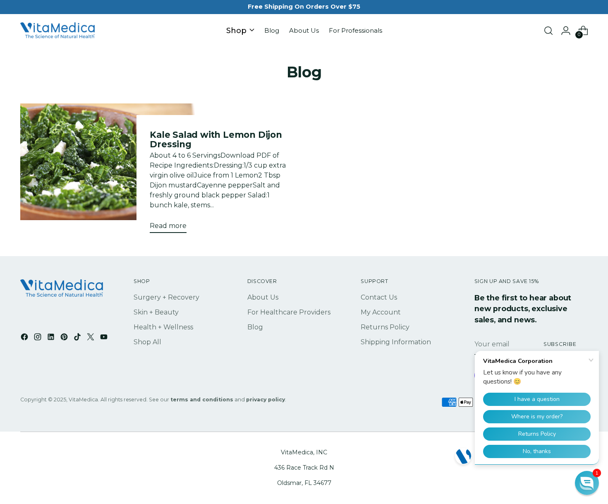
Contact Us (379, 297)
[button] (587, 483)
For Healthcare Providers (288, 312)
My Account (381, 312)
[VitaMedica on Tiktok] (78, 338)
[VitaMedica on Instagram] (38, 338)
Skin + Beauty (156, 312)
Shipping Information (396, 342)
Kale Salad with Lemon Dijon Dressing (216, 139)
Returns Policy (385, 327)
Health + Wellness (163, 327)
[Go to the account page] (566, 30)
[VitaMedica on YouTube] (105, 338)
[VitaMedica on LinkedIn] (52, 338)
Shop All (147, 342)
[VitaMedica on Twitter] (91, 338)
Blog (255, 327)
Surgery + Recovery (166, 297)
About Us (262, 297)
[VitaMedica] (57, 30)
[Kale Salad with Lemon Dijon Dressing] (107, 171)
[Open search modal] (548, 30)
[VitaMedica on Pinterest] (65, 338)
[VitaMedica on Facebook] (25, 338)
